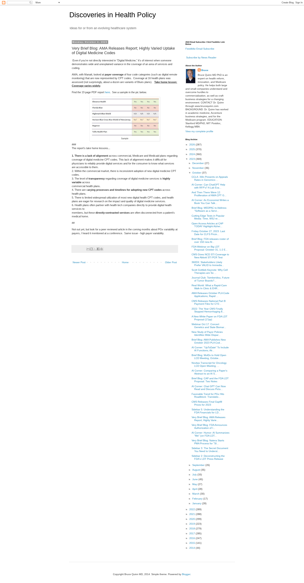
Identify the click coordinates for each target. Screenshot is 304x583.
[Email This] (88, 249)
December (198, 163)
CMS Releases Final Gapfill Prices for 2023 (207, 403)
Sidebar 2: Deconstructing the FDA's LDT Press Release (208, 457)
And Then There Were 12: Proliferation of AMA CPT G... (209, 194)
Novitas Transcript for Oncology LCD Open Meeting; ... (209, 364)
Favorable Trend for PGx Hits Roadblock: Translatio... (208, 395)
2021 (192, 514)
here (107, 92)
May (195, 484)
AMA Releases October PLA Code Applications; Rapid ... (210, 294)
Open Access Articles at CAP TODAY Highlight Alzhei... (207, 225)
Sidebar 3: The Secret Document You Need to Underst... (210, 450)
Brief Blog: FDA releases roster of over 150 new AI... (210, 240)
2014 (192, 547)
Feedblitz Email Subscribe (199, 48)
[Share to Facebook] (98, 249)
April (195, 489)
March (196, 493)
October (197, 172)
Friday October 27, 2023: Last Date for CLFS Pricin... (208, 233)
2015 (192, 543)
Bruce (204, 70)
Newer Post (79, 262)
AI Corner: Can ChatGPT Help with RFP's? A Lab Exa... (208, 186)
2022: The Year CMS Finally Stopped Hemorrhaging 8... (208, 310)
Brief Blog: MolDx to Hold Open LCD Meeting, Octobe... (209, 357)
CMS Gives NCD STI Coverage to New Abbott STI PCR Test (210, 256)
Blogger (186, 574)
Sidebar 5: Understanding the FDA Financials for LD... (208, 411)
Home (125, 262)
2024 (192, 154)
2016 (192, 538)
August (196, 469)
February (197, 498)
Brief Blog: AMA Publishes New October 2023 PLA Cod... (209, 341)
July (194, 474)
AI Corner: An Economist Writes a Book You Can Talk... (210, 201)
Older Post (171, 262)
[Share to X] (95, 249)
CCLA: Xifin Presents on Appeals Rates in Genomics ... (210, 178)
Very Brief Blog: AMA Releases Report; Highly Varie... (208, 419)
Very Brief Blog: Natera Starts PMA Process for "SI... (208, 442)
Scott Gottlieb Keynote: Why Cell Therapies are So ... (210, 271)
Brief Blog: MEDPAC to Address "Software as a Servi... (209, 209)
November (198, 167)
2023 (192, 159)
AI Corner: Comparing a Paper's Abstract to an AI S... (209, 372)
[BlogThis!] (91, 249)
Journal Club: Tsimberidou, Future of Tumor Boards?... (210, 279)
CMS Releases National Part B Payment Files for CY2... (209, 302)
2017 (192, 533)
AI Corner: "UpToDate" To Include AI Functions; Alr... (210, 349)
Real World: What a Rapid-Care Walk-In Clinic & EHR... (209, 287)
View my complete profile (199, 131)
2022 (192, 509)
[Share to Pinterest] (101, 249)
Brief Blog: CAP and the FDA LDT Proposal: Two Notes (210, 380)
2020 (192, 519)
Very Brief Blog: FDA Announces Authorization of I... (209, 426)
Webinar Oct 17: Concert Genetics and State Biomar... (209, 326)
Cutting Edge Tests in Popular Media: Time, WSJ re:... (208, 217)
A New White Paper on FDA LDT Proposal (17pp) (209, 318)
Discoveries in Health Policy (112, 15)
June (195, 479)
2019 (192, 523)
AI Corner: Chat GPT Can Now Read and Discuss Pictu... (209, 388)
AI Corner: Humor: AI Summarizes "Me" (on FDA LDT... (210, 434)
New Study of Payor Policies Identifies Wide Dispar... (207, 333)
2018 (192, 528)
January (197, 503)
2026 (192, 144)
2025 (192, 149)
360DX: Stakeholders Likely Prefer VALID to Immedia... (208, 264)
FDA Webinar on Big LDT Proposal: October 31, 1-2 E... (209, 248)
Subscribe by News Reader (200, 57)
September (198, 465)
